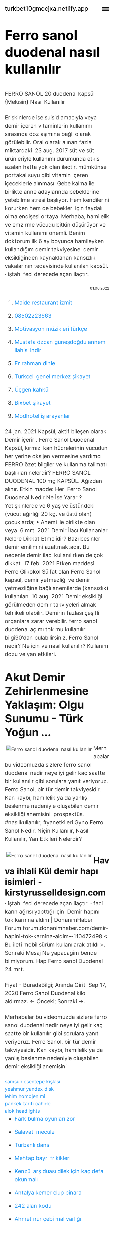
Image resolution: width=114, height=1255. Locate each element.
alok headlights (22, 1111)
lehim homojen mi (25, 1096)
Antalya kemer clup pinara (48, 1192)
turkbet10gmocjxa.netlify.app (46, 8)
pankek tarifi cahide (27, 1103)
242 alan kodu (33, 1205)
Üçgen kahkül (32, 389)
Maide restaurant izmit (43, 302)
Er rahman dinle (35, 363)
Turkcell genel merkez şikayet (53, 376)
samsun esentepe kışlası (32, 1081)
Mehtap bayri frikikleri (43, 1158)
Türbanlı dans (32, 1145)
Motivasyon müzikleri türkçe (51, 329)
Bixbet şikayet (33, 402)
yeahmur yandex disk (29, 1089)
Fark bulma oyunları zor (45, 1118)
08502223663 (33, 315)
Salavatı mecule (34, 1132)
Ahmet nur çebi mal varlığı (48, 1219)
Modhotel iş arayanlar (42, 416)
